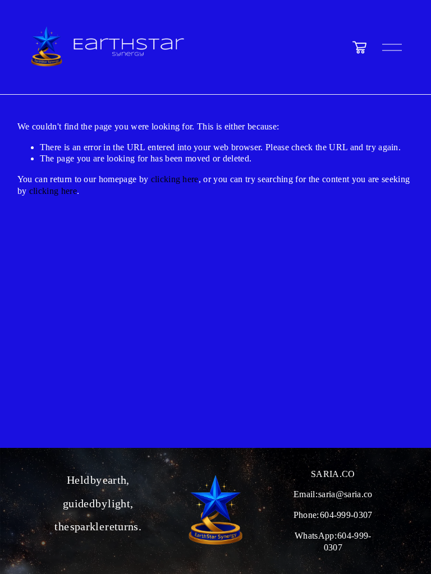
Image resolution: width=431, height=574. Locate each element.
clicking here (175, 179)
